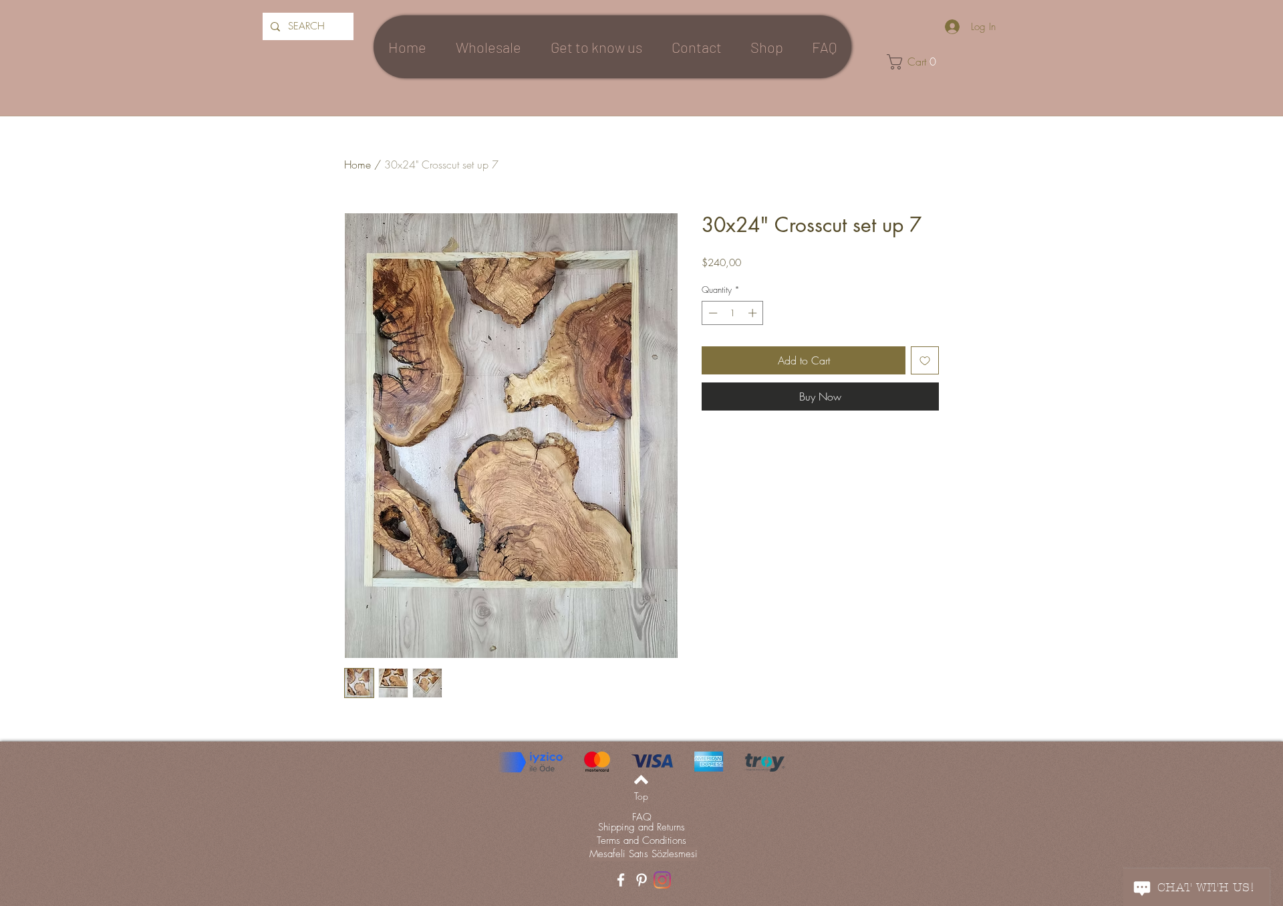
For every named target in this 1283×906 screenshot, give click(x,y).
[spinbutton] (733, 313)
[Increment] (754, 313)
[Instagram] (662, 880)
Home (357, 164)
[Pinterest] (641, 880)
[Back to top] (641, 779)
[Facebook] (620, 880)
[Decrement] (712, 313)
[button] (917, 62)
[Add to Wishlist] (925, 360)
